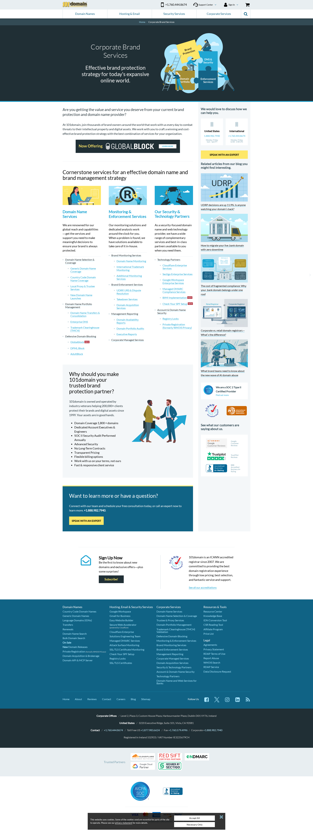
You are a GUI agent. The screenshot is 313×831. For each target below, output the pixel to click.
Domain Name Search (75, 633)
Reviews (92, 699)
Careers (121, 699)
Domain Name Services (75, 214)
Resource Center (212, 611)
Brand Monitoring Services (171, 645)
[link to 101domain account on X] (216, 701)
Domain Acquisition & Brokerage (81, 655)
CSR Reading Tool (213, 624)
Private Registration (74, 651)
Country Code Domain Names (79, 611)
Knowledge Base (212, 615)
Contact (106, 699)
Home (66, 699)
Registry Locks (118, 658)
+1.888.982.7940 (212, 730)
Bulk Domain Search (74, 638)
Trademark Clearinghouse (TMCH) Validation (175, 630)
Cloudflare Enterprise (122, 631)
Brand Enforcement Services (172, 649)
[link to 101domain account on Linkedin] (237, 701)
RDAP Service (211, 666)
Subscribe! (111, 579)
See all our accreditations (203, 587)
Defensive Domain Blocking (171, 636)
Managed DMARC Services (125, 640)
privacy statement (123, 823)
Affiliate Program (213, 629)
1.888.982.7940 (212, 136)
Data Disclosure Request (217, 671)
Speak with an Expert (86, 520)
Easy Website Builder (121, 620)
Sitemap (145, 699)
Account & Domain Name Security (175, 671)
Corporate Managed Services (172, 658)
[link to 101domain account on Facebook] (206, 701)
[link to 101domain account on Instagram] (227, 701)
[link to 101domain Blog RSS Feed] (247, 701)
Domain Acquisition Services (172, 662)
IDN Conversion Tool (215, 620)
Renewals (68, 629)
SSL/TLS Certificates (121, 662)
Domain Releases (75, 646)
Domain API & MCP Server (78, 660)
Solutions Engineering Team (125, 636)
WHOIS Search (211, 662)
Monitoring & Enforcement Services (127, 214)
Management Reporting (169, 654)
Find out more (222, 395)
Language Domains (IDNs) (77, 620)
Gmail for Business (120, 615)
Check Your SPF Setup (122, 654)
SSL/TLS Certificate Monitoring (127, 649)
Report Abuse (211, 658)
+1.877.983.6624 (150, 730)
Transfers (68, 624)
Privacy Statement (213, 649)
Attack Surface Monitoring (124, 645)
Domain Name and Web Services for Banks (176, 682)
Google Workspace (120, 611)
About (78, 699)
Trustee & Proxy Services (170, 620)
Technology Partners (167, 676)
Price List (208, 633)
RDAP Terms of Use (214, 653)
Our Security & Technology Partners (172, 214)
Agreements (210, 644)
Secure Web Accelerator (123, 624)
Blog (133, 699)
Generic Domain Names (76, 615)
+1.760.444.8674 (236, 136)
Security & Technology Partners (173, 667)
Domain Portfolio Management (174, 624)
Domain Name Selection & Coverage (176, 615)
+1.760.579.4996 (177, 730)
